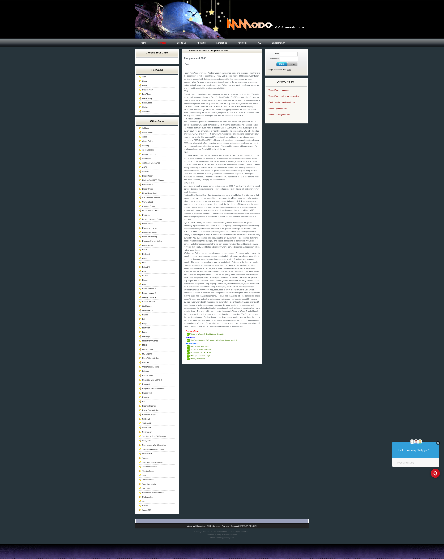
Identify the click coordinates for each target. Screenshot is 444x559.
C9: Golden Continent (151, 198)
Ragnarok (146, 384)
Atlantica (145, 171)
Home (143, 42)
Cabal (144, 81)
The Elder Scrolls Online (152, 462)
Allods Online (147, 141)
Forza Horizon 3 (149, 289)
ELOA (144, 250)
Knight (144, 323)
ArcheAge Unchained (151, 163)
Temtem (145, 458)
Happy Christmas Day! (200, 355)
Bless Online (147, 189)
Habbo (145, 315)
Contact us (221, 42)
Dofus (144, 85)
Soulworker (147, 432)
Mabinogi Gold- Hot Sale (200, 353)
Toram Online (147, 480)
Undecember (147, 497)
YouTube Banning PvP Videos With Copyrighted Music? (213, 340)
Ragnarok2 (147, 393)
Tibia (144, 475)
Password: (274, 58)
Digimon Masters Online (152, 219)
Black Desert (147, 176)
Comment (235, 526)
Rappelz (145, 397)
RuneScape (147, 103)
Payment (241, 42)
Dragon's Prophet (149, 232)
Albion (144, 137)
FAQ (259, 42)
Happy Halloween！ (198, 359)
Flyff (144, 284)
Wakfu (145, 506)
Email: (276, 53)
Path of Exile (147, 375)
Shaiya (145, 107)
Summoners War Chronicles (154, 445)
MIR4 (144, 345)
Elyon (144, 258)
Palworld (145, 371)
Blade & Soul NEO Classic (153, 180)
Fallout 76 (146, 267)
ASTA (144, 167)
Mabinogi (146, 336)
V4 (143, 501)
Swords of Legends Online (153, 449)
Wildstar (145, 128)
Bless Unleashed (149, 193)
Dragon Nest (147, 90)
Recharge (161, 42)
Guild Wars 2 (147, 310)
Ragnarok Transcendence (153, 388)
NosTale (145, 362)
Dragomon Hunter (149, 228)
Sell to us (181, 42)
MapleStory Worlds (150, 341)
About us (201, 42)
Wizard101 (146, 510)
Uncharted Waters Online (153, 493)
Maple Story (147, 98)
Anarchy (145, 145)
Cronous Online (148, 206)
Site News (202, 50)
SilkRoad (146, 419)
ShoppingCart (278, 42)
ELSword (146, 254)
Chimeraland (147, 202)
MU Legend (147, 354)
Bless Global (147, 184)
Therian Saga (147, 471)
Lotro (144, 332)
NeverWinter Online (150, 358)
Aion (144, 77)
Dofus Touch (147, 224)
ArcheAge (146, 158)
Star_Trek (146, 441)
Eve (144, 263)
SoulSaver (146, 428)
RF (143, 402)
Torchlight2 (146, 488)
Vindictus (146, 111)
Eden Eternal (147, 245)
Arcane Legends (149, 154)
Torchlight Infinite (149, 484)
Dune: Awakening (149, 237)
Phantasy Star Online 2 (152, 380)
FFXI (144, 271)
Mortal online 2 (148, 349)
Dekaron (146, 215)
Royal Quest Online (150, 410)
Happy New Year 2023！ (200, 346)
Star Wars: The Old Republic (154, 436)
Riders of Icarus (149, 406)
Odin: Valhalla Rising (150, 367)
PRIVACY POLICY (248, 526)
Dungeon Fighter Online (152, 241)
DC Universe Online (150, 211)
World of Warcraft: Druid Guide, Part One (207, 334)
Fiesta (144, 280)
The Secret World (149, 467)
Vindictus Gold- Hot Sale (200, 349)
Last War (146, 328)
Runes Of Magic (149, 415)
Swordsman (147, 454)
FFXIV (145, 276)
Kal (143, 319)
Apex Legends (148, 150)
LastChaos (146, 94)
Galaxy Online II (149, 297)
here (289, 70)
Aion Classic (147, 132)
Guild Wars (147, 306)
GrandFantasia (148, 302)
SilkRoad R (147, 423)
